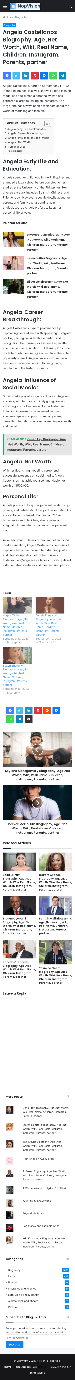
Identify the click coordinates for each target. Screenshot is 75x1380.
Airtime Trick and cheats (23, 1300)
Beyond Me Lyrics (33, 1213)
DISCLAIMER (37, 1373)
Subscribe (15, 1344)
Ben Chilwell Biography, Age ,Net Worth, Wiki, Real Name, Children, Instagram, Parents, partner (55, 926)
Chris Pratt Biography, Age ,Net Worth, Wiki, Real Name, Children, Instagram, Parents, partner (46, 1111)
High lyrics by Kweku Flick (38, 1158)
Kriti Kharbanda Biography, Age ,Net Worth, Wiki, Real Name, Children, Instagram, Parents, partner (44, 1242)
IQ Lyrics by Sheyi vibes (37, 1200)
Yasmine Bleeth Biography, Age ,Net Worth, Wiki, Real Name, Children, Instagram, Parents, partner (55, 975)
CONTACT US (22, 1366)
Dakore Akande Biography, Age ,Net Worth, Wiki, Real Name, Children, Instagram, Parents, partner (55, 882)
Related (17, 150)
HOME (8, 1366)
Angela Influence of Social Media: (29, 137)
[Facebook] (10, 710)
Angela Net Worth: (19, 142)
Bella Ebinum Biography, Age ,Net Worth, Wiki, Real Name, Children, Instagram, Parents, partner (19, 882)
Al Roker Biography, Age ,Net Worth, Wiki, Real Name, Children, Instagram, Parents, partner (45, 1175)
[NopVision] (25, 6)
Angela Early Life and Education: (27, 129)
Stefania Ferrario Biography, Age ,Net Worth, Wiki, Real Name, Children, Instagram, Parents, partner (45, 1128)
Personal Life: (16, 146)
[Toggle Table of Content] (46, 123)
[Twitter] (19, 710)
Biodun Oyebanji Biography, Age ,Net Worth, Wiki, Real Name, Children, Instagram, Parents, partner (19, 926)
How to (12, 1282)
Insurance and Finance (22, 1288)
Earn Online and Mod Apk (23, 1294)
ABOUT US (39, 1366)
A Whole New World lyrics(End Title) (44, 1188)
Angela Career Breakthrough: (26, 133)
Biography (21, 17)
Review (12, 1307)
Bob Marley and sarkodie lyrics (41, 1225)
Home (9, 17)
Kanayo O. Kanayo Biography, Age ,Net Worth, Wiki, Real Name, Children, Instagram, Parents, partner (19, 969)
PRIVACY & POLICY (60, 1366)
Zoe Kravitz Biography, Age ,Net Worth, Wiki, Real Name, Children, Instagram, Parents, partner (43, 1145)
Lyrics (11, 1276)
